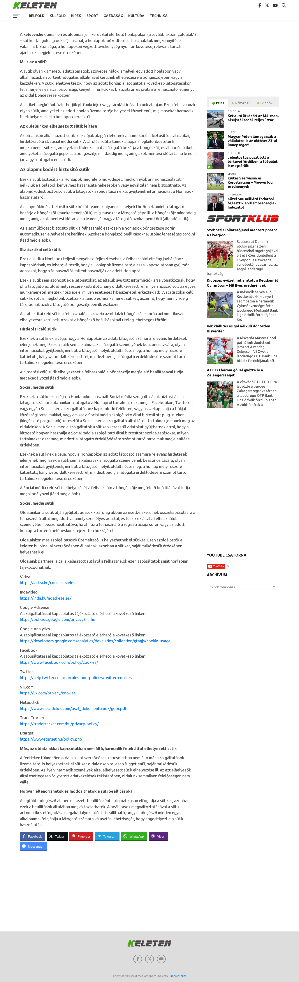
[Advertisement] (243, 62)
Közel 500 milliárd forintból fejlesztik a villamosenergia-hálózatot (252, 203)
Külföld (58, 16)
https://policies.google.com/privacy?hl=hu (57, 619)
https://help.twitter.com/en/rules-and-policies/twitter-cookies (76, 677)
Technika (159, 16)
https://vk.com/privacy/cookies (48, 693)
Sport (92, 16)
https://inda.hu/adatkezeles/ (45, 598)
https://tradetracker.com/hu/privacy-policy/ (59, 724)
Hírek (76, 16)
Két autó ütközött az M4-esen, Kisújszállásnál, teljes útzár (253, 118)
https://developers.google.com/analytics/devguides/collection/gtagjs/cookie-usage (95, 641)
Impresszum (178, 975)
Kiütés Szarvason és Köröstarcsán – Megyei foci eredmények (250, 182)
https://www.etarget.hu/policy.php (51, 739)
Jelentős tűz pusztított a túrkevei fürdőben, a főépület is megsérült (252, 161)
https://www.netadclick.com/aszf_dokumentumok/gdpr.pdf (73, 708)
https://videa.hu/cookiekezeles (47, 582)
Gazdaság (113, 16)
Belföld (36, 16)
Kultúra (136, 16)
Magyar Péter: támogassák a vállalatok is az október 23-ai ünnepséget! (252, 140)
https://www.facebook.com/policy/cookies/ (59, 662)
